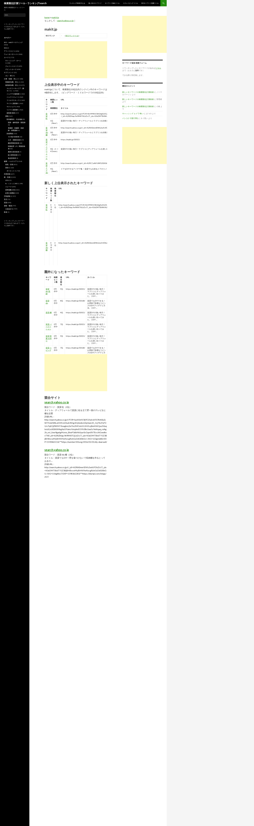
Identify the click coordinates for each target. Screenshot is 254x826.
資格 (6, 116)
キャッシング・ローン (13, 61)
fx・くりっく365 (11, 183)
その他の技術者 (13, 137)
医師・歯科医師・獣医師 (16, 122)
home (46, 17)
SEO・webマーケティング (13, 42)
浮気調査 (7, 196)
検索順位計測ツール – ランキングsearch (25, 3)
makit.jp (55, 17)
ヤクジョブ (11, 107)
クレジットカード (11, 66)
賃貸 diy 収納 (48, 291)
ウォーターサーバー (11, 54)
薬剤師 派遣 (11, 113)
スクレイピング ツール (130, 3)
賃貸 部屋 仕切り (49, 338)
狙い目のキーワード (95, 3)
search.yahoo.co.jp (65, 20)
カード (6, 57)
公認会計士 (9, 209)
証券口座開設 (10, 193)
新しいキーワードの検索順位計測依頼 (138, 92)
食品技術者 (12, 158)
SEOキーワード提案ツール (150, 3)
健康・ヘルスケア (10, 161)
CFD (6, 180)
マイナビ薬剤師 (12, 103)
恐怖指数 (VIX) (10, 190)
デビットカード (10, 69)
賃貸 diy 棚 (47, 131)
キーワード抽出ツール (112, 3)
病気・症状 (9, 164)
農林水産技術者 (13, 152)
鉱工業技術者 (12, 155)
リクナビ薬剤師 (12, 110)
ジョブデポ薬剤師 (13, 94)
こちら (14, 26)
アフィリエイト (9, 51)
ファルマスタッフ (13, 100)
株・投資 (7, 177)
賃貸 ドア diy (47, 168)
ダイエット (11, 171)
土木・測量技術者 (14, 140)
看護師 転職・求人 (11, 82)
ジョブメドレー (12, 97)
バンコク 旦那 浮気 (130, 118)
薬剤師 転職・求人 (11, 85)
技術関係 (10, 134)
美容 (6, 168)
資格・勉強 (8, 206)
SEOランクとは (71, 35)
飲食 (5, 212)
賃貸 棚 (49, 312)
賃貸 (5, 203)
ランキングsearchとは (77, 3)
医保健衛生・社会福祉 (14, 119)
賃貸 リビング (49, 349)
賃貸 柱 (46, 116)
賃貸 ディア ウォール (46, 149)
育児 (5, 199)
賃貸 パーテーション (49, 326)
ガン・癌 (8, 76)
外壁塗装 (7, 174)
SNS (5, 48)
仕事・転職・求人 (10, 79)
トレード (8, 187)
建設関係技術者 (13, 143)
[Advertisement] (75, 59)
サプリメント (8, 72)
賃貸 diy (47, 302)
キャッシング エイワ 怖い (132, 113)
